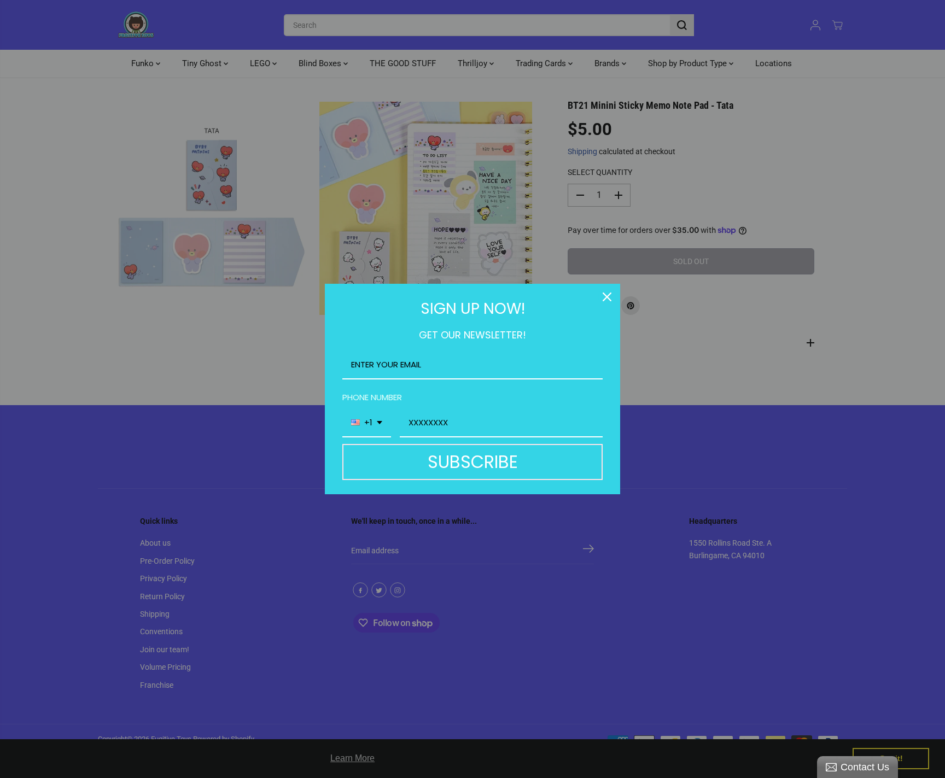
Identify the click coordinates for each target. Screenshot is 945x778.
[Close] (607, 297)
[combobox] (366, 423)
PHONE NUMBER (372, 397)
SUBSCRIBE (473, 461)
